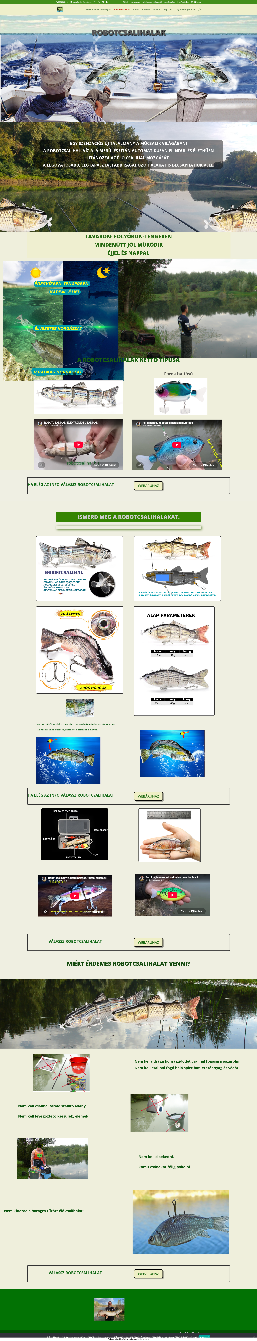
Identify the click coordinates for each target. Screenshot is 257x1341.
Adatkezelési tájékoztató (152, 2)
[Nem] (253, 1337)
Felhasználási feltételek (118, 1339)
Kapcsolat (168, 10)
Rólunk (125, 2)
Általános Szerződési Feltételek (177, 2)
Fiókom (156, 10)
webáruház (148, 485)
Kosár (136, 10)
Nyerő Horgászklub (186, 10)
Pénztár (146, 10)
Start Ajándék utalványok (98, 10)
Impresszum (135, 2)
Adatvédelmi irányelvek (139, 1339)
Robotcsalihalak (122, 10)
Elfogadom (204, 1337)
